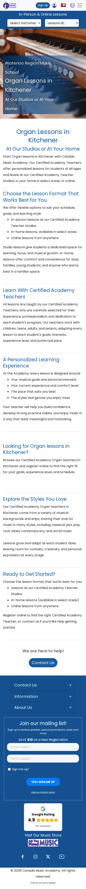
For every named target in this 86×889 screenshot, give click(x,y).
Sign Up (43, 5)
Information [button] (26, 696)
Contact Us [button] (25, 685)
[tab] (43, 685)
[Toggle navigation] (80, 5)
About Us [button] (23, 707)
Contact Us (43, 663)
